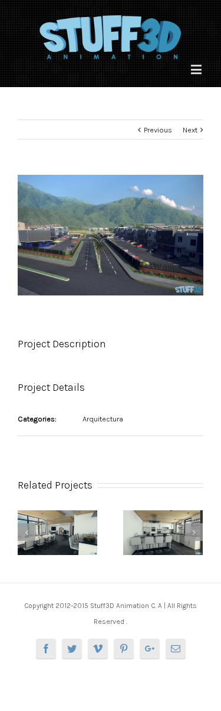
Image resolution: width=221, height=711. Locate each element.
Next (190, 129)
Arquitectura (103, 418)
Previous (158, 129)
